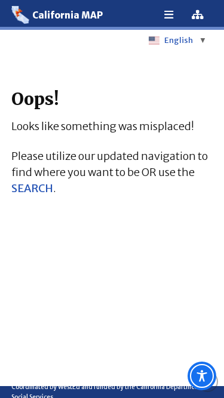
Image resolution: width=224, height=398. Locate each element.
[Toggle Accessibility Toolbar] (202, 376)
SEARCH (32, 188)
